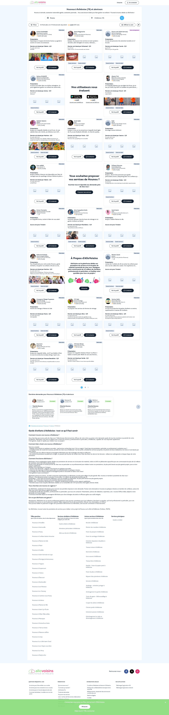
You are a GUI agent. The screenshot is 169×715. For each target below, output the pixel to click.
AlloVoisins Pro (62, 690)
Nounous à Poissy (37, 532)
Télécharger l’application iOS (123, 685)
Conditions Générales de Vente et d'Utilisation (99, 685)
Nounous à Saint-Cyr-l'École (40, 609)
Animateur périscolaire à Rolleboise (69, 528)
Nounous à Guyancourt (39, 568)
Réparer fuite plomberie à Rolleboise (97, 576)
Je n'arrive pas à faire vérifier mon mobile (39, 685)
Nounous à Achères (38, 600)
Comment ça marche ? (64, 687)
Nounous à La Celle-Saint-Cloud (41, 641)
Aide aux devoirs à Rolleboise (67, 533)
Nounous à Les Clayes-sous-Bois (41, 646)
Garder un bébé (117, 520)
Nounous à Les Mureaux (39, 587)
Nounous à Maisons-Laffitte (40, 632)
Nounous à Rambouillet (39, 582)
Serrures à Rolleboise (92, 581)
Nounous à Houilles (38, 550)
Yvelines (52, 426)
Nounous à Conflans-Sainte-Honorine (43, 536)
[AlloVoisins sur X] (132, 671)
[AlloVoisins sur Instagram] (137, 671)
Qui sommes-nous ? (63, 685)
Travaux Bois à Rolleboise (93, 561)
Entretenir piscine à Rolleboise (95, 612)
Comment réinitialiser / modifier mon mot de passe (40, 693)
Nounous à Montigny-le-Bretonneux (42, 559)
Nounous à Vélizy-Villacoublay (41, 614)
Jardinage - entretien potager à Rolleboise (95, 586)
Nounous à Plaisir (37, 545)
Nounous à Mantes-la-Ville (40, 605)
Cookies (89, 697)
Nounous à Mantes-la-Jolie (40, 541)
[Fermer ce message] (165, 702)
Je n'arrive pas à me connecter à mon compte (40, 687)
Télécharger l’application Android (124, 687)
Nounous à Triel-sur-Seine (39, 628)
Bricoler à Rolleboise (92, 523)
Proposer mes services (64, 694)
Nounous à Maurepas (38, 619)
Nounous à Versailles (38, 523)
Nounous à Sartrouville (39, 527)
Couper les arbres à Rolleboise (95, 603)
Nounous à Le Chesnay (39, 591)
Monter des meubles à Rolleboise (96, 527)
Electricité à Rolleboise (92, 552)
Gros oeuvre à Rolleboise (93, 556)
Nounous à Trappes (38, 564)
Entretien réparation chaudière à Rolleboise (95, 542)
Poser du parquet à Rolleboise (95, 532)
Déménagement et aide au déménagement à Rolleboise (94, 617)
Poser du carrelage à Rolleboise (95, 536)
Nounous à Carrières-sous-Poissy (42, 596)
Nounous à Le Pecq (38, 650)
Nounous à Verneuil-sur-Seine (41, 623)
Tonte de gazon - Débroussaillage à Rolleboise (96, 597)
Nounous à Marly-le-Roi (39, 655)
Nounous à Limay (37, 637)
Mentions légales (91, 695)
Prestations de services (37, 426)
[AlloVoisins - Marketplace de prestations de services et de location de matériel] (38, 4)
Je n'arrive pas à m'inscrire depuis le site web (40, 690)
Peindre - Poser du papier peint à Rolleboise (95, 566)
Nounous (46, 426)
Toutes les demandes (63, 692)
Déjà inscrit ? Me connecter (85, 711)
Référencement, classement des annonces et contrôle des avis (98, 692)
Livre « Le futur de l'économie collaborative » (69, 697)
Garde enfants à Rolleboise (67, 524)
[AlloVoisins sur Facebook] (126, 671)
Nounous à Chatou (37, 573)
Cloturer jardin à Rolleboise (94, 607)
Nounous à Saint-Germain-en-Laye (42, 555)
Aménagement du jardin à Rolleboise (97, 592)
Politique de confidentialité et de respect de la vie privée (99, 688)
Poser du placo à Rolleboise (94, 572)
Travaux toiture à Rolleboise (94, 547)
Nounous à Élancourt (38, 577)
